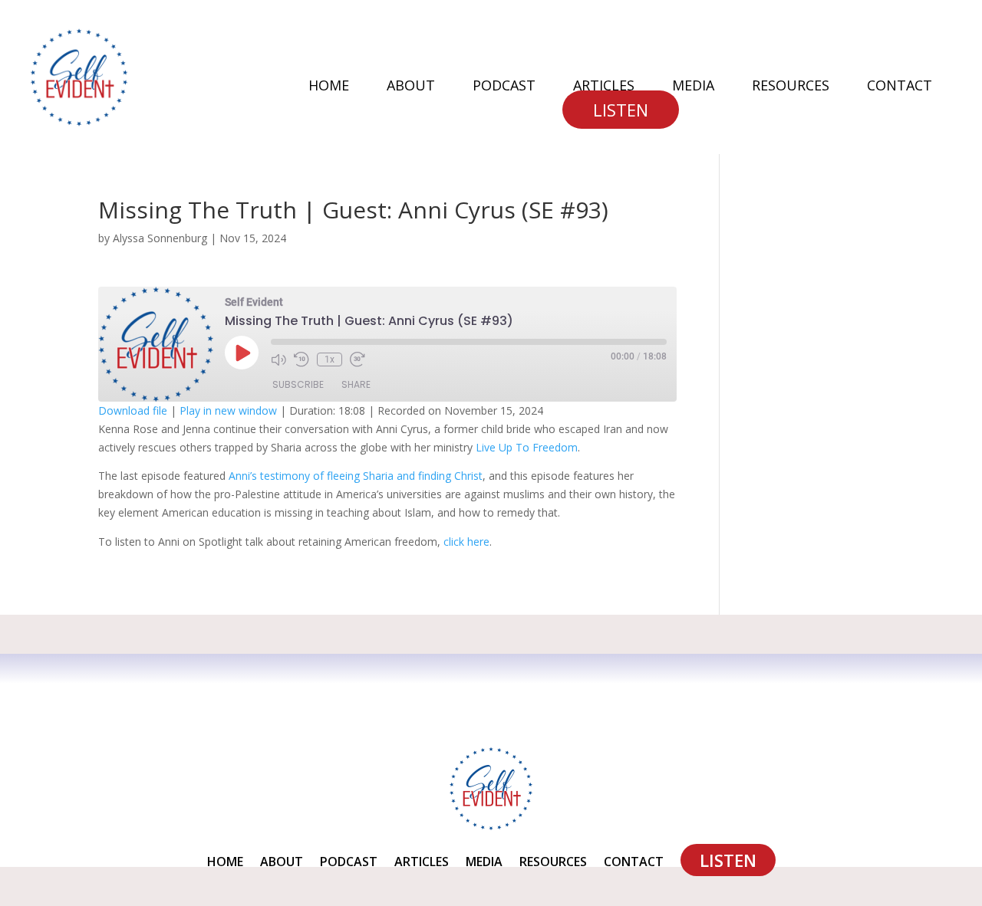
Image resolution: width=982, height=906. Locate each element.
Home (328, 87)
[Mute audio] (278, 359)
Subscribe (298, 384)
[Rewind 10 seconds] (301, 359)
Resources (790, 87)
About (411, 87)
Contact (899, 87)
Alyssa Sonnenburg (160, 238)
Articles (603, 87)
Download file (132, 410)
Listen (620, 109)
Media (693, 87)
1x (329, 359)
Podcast (504, 87)
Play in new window (228, 410)
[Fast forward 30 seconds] (357, 359)
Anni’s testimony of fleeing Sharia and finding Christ (356, 475)
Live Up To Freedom (527, 447)
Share (356, 384)
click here (466, 541)
